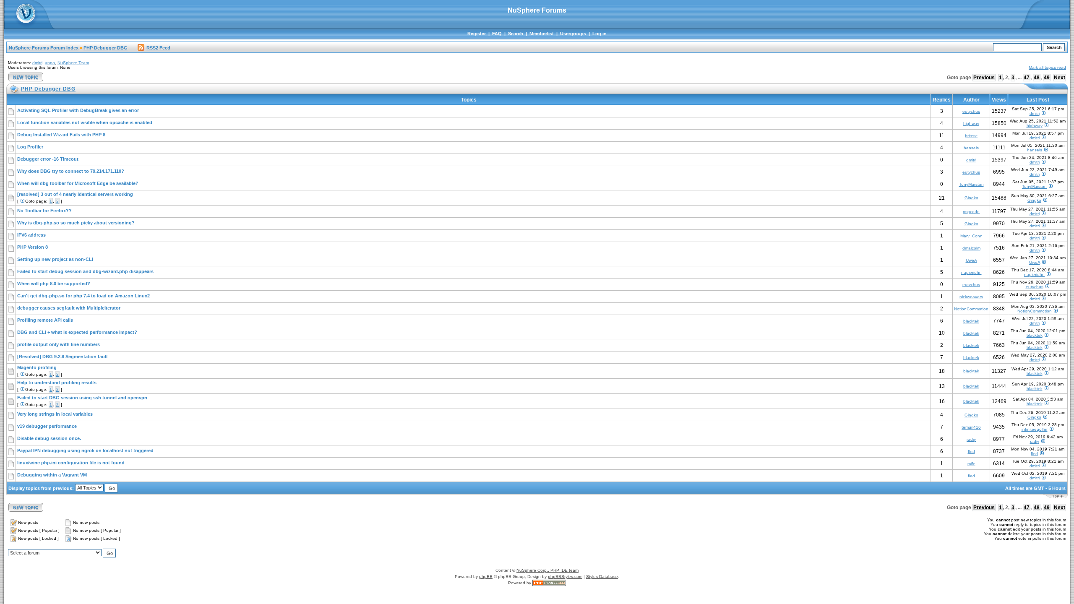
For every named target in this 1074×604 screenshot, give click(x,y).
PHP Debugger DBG (105, 47)
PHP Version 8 (32, 247)
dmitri (37, 62)
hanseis (971, 148)
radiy (971, 439)
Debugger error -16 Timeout (47, 158)
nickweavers (971, 296)
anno (50, 62)
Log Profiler (30, 146)
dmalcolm (971, 248)
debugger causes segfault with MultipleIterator (68, 307)
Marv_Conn (971, 236)
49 (1047, 78)
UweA (971, 260)
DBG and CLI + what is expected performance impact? (77, 332)
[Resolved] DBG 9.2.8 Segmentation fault (62, 356)
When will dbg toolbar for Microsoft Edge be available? (77, 183)
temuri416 (971, 427)
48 (1037, 78)
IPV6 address (31, 234)
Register (476, 33)
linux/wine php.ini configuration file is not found (71, 462)
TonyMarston (971, 184)
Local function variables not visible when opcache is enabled (84, 122)
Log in (599, 33)
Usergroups (573, 33)
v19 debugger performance (47, 426)
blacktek (971, 321)
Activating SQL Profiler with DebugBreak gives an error (78, 110)
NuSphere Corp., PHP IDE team (547, 570)
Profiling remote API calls (45, 320)
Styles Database (602, 576)
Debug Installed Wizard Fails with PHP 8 (61, 134)
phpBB (486, 576)
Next (1059, 78)
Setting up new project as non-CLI (55, 259)
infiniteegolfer (1035, 429)
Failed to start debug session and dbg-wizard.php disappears (85, 271)
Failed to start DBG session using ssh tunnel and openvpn (82, 397)
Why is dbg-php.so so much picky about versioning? (76, 222)
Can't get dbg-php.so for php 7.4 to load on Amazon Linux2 (83, 295)
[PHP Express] (549, 583)
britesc (971, 135)
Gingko (971, 197)
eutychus (971, 111)
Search (515, 33)
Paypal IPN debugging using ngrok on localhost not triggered (85, 450)
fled (971, 451)
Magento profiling (37, 367)
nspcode (971, 211)
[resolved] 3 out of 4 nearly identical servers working (75, 194)
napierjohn (971, 272)
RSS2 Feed (158, 47)
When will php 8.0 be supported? (53, 283)
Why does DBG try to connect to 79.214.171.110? (70, 171)
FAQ (497, 33)
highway (971, 123)
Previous (984, 78)
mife (971, 463)
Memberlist (541, 33)
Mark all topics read (1047, 67)
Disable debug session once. (49, 438)
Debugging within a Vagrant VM (52, 474)
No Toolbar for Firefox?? (44, 210)
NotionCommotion (971, 309)
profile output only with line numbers (58, 344)
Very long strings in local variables (55, 414)
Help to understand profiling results (56, 382)
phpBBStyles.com (565, 576)
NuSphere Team (73, 62)
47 (1027, 78)
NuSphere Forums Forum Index (43, 47)
